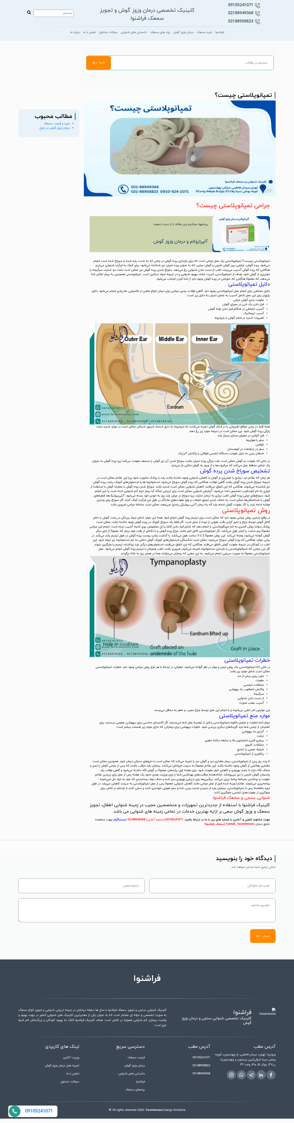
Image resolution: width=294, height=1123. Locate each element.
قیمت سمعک (136, 1058)
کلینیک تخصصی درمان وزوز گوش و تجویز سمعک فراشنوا (147, 14)
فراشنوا (219, 32)
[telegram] (251, 1074)
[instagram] (231, 1074)
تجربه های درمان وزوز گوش (62, 1066)
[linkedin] (261, 1074)
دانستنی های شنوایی (134, 32)
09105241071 (240, 5)
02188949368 (240, 13)
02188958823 (240, 21)
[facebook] (271, 1074)
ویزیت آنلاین (71, 1058)
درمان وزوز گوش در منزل (54, 128)
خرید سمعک (204, 32)
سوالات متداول (108, 32)
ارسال (266, 936)
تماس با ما (89, 32)
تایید (102, 63)
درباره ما (75, 32)
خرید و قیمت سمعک (57, 124)
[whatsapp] (241, 1074)
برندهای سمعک (135, 1090)
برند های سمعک (160, 32)
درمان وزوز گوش (183, 32)
